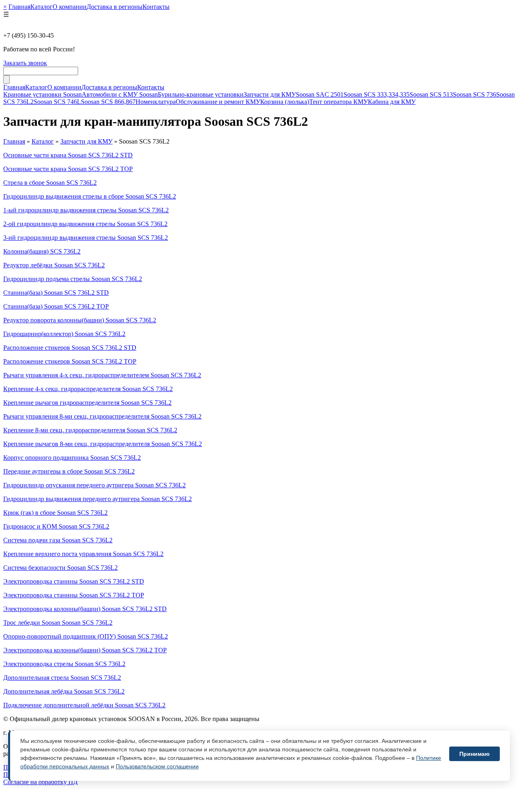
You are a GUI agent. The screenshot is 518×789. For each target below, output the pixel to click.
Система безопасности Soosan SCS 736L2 (60, 567)
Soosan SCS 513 (431, 94)
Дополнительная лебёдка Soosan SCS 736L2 (64, 691)
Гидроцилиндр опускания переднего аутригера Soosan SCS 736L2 (94, 485)
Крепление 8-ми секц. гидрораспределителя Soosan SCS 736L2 (90, 430)
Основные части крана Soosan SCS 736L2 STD (68, 155)
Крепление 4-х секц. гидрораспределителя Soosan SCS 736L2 (88, 388)
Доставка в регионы (114, 6)
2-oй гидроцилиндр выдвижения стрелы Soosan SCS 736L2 (85, 223)
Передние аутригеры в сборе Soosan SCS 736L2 (69, 471)
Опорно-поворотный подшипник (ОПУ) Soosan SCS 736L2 (85, 636)
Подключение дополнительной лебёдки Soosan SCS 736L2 (84, 705)
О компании (70, 6)
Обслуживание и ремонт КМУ (218, 101)
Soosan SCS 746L (57, 101)
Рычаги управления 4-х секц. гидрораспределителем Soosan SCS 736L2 (102, 375)
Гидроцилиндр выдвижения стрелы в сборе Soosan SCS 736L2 (89, 196)
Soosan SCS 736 (474, 94)
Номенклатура (156, 101)
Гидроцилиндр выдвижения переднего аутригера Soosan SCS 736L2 (97, 498)
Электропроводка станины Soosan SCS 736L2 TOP (73, 595)
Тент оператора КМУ (338, 101)
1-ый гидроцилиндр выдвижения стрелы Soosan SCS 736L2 (86, 210)
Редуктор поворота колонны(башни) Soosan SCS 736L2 (79, 320)
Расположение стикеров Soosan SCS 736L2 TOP (69, 361)
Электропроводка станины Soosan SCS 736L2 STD (73, 581)
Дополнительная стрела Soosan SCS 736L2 (62, 677)
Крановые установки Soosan (42, 94)
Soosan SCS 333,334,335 (377, 94)
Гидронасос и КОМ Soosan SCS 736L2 (56, 526)
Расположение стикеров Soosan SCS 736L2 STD (69, 347)
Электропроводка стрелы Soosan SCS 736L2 (64, 663)
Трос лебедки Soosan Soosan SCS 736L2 (58, 622)
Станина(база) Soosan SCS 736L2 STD (56, 292)
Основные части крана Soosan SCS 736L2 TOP (68, 168)
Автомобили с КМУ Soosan (120, 94)
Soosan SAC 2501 (320, 94)
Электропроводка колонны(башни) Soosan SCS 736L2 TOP (85, 650)
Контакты (156, 6)
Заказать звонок (25, 62)
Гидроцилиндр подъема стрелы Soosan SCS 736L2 (72, 278)
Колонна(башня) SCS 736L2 (42, 251)
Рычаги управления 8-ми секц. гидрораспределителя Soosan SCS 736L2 (102, 416)
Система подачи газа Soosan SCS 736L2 (58, 540)
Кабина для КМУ (392, 101)
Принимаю (474, 754)
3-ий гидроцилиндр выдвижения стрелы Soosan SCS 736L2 (85, 237)
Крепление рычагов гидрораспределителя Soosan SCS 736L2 (87, 402)
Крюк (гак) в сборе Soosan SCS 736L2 (55, 512)
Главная (19, 6)
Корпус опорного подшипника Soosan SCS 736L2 (72, 457)
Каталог (41, 6)
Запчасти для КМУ (270, 94)
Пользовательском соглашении (157, 766)
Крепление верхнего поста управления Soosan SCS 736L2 (83, 553)
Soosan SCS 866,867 (108, 101)
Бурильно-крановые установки (201, 94)
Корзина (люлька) (284, 101)
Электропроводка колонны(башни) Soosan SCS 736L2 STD (85, 608)
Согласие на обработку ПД (40, 781)
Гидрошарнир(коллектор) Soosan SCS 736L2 (64, 333)
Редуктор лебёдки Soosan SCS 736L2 (54, 265)
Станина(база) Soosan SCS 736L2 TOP (56, 306)
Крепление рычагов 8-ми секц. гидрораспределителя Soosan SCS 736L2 (102, 443)
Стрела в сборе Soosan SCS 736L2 (50, 182)
